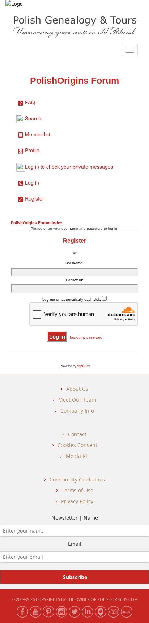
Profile (32, 150)
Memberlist (37, 134)
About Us (77, 388)
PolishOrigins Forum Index (36, 223)
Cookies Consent (77, 445)
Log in (32, 182)
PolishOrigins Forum (74, 81)
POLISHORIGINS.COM (117, 599)
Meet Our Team (77, 399)
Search (33, 118)
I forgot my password (85, 337)
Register (34, 198)
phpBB (81, 366)
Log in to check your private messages (69, 166)
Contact (77, 434)
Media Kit (77, 455)
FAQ (30, 102)
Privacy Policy (77, 501)
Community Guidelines (77, 479)
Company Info (77, 410)
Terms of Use (77, 490)
